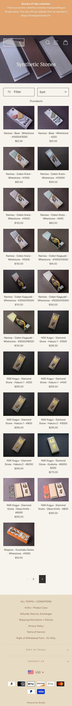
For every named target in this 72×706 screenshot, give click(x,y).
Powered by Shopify (36, 702)
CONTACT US (36, 661)
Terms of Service (36, 631)
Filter (17, 92)
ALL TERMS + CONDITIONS (36, 601)
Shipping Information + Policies (36, 619)
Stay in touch (36, 650)
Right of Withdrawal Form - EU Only (36, 638)
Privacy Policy (36, 625)
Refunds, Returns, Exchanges (36, 613)
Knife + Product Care (36, 607)
